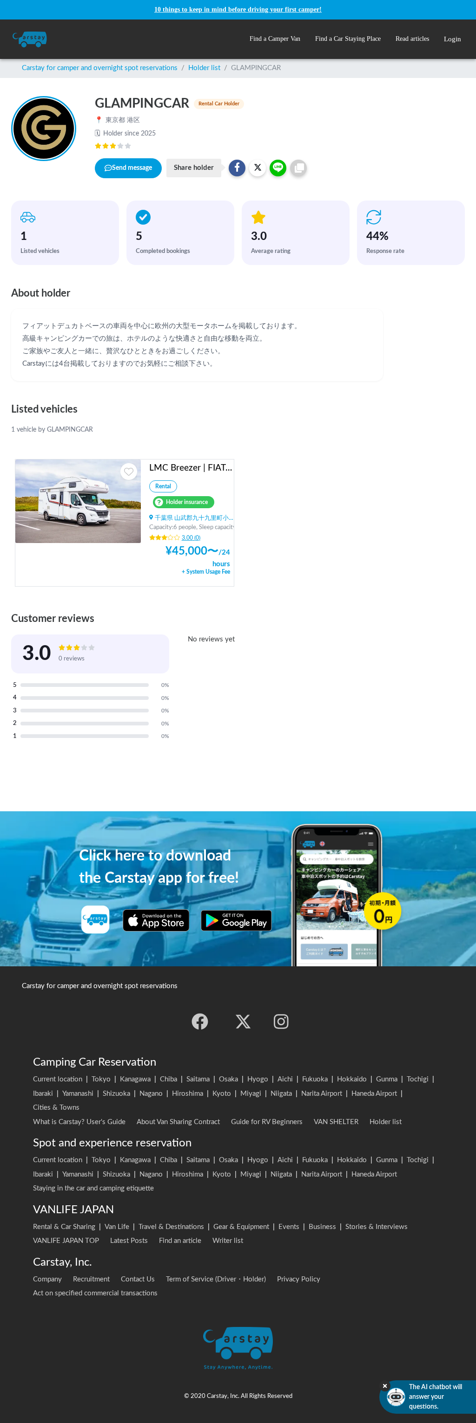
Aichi (285, 1079)
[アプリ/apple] (156, 920)
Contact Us (138, 1279)
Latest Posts (129, 1240)
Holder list (204, 68)
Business (322, 1226)
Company (47, 1279)
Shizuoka (116, 1093)
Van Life (117, 1226)
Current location (57, 1079)
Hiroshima (187, 1093)
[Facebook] (200, 1021)
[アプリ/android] (236, 920)
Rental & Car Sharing (64, 1226)
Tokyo (101, 1079)
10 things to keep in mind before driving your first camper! (238, 9)
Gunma (386, 1079)
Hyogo (257, 1079)
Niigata (281, 1093)
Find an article (180, 1240)
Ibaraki (43, 1093)
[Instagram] (281, 1021)
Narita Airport (321, 1093)
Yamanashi (77, 1093)
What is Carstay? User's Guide (79, 1122)
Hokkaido (352, 1079)
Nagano (151, 1093)
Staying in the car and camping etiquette (93, 1188)
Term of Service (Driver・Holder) (216, 1279)
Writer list (227, 1240)
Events (288, 1226)
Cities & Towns (56, 1107)
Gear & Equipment (241, 1226)
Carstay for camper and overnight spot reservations (100, 68)
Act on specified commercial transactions (95, 1293)
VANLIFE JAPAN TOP (66, 1240)
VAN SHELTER (336, 1122)
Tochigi (418, 1079)
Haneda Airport (374, 1093)
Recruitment (91, 1279)
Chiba (168, 1079)
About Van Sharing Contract (178, 1122)
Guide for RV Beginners (267, 1122)
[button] (275, 39)
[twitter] (243, 1021)
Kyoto (221, 1093)
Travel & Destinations (171, 1226)
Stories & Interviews (376, 1226)
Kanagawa (135, 1079)
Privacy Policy (298, 1279)
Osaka (228, 1079)
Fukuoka (315, 1079)
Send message (132, 168)
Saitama (198, 1079)
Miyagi (250, 1093)
